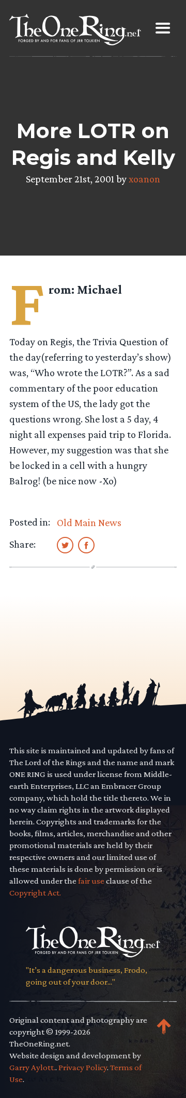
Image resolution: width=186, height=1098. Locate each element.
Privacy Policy (82, 1067)
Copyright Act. (35, 893)
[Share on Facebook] (86, 544)
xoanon (144, 178)
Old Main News (89, 522)
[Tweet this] (65, 544)
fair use (91, 881)
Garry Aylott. (32, 1067)
